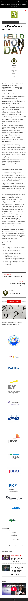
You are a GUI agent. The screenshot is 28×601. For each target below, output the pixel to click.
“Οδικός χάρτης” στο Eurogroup (12, 276)
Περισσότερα (14, 6)
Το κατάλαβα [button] (23, 4)
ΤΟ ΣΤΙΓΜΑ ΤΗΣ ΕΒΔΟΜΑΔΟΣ (11, 22)
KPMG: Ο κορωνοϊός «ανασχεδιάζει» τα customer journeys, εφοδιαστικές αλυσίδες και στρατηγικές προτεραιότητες (17, 571)
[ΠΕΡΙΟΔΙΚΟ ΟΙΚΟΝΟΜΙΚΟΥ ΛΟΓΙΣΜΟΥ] (14, 13)
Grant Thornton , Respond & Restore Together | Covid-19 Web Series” (17, 559)
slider (12, 555)
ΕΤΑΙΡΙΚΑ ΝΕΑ (18, 555)
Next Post (22, 281)
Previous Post (6, 274)
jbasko (14, 65)
